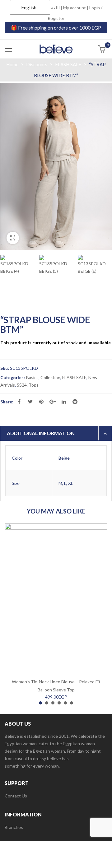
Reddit (75, 401)
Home (12, 64)
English (28, 7)
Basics (32, 377)
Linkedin (63, 401)
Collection (50, 377)
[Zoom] (13, 238)
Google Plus (52, 401)
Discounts (36, 64)
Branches (14, 827)
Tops (34, 385)
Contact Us (16, 795)
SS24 (22, 385)
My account (74, 7)
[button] (40, 702)
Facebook (19, 401)
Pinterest (41, 401)
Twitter (30, 401)
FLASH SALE (68, 64)
